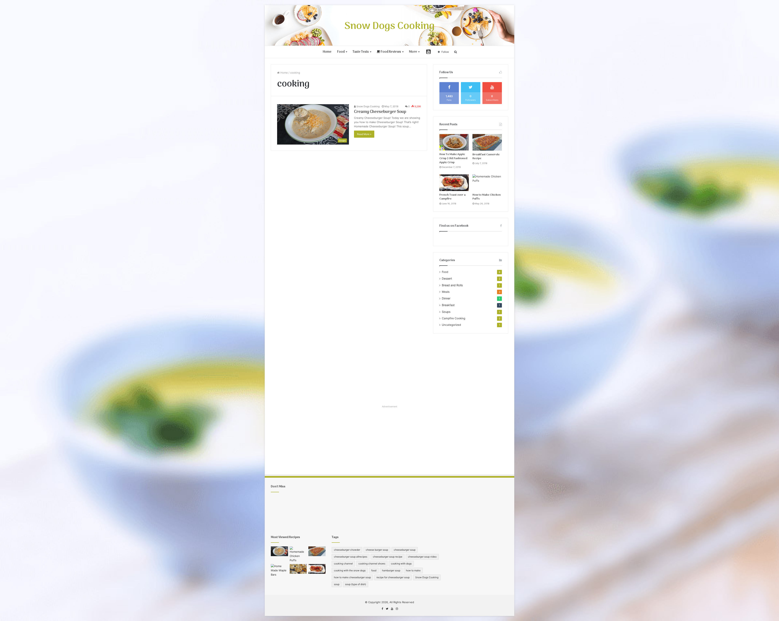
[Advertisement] (470, 368)
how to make (413, 570)
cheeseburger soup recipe (387, 556)
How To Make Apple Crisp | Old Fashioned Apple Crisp (453, 158)
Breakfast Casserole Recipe (486, 156)
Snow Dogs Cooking (368, 106)
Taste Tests (361, 52)
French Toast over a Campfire (452, 197)
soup (336, 584)
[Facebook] (382, 608)
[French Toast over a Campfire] (454, 182)
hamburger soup (391, 570)
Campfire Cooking (453, 318)
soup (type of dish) (355, 584)
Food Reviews (390, 52)
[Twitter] (387, 608)
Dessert (447, 278)
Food (341, 52)
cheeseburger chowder (347, 549)
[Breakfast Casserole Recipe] (487, 142)
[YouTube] (392, 608)
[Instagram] (396, 608)
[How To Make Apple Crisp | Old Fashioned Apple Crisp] (454, 142)
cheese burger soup (377, 549)
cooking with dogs (401, 563)
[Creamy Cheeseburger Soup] (279, 551)
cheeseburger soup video (422, 556)
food (373, 570)
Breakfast (448, 305)
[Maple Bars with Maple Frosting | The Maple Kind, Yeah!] (279, 570)
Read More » (364, 134)
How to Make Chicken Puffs (486, 197)
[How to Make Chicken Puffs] (487, 182)
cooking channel (343, 563)
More (413, 52)
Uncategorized (451, 324)
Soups (446, 311)
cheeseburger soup (404, 549)
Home (327, 52)
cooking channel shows (371, 563)
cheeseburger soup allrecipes (350, 556)
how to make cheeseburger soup (352, 577)
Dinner (446, 298)
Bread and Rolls (452, 285)
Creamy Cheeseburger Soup (380, 112)
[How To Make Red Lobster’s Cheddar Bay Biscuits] (298, 569)
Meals (446, 291)
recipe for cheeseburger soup (393, 577)
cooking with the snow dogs (350, 570)
